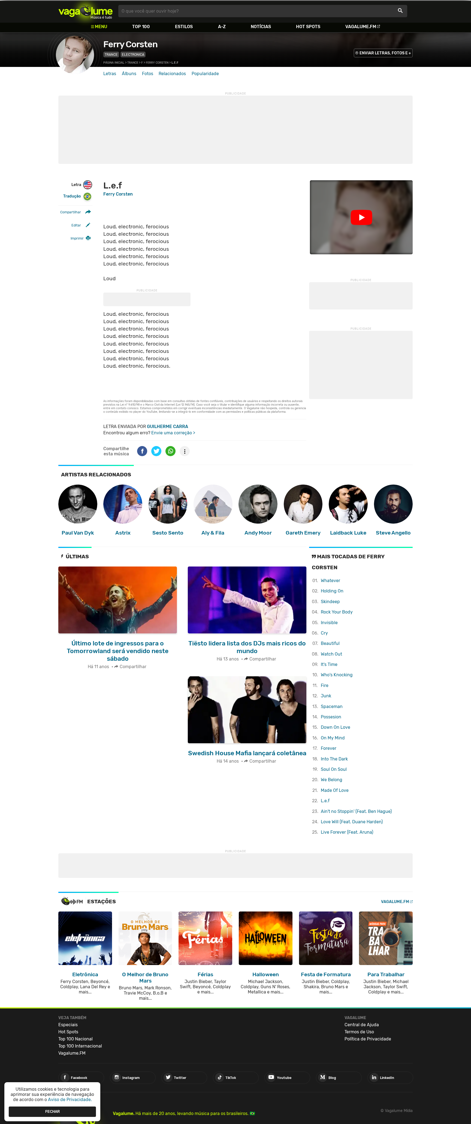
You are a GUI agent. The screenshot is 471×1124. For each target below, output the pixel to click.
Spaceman (332, 706)
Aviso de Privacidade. (70, 1099)
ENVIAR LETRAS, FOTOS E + (385, 53)
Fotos (147, 73)
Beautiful (330, 643)
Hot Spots (308, 26)
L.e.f (325, 800)
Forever (328, 748)
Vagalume (85, 11)
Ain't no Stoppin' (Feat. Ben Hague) (356, 811)
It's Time (329, 664)
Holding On (332, 591)
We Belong (331, 779)
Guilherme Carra (167, 426)
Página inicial (113, 62)
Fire (324, 685)
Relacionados (172, 73)
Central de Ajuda (362, 1024)
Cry (324, 633)
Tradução (72, 196)
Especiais (68, 1024)
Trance (111, 54)
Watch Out (331, 654)
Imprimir (77, 238)
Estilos (184, 26)
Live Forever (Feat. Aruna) (347, 832)
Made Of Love (335, 790)
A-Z (222, 26)
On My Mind (333, 738)
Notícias (261, 26)
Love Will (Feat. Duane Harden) (352, 821)
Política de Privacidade (368, 1039)
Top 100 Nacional (75, 1039)
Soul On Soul (334, 769)
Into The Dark (334, 759)
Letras (109, 73)
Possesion (331, 716)
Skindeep (330, 601)
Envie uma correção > (173, 432)
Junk (326, 695)
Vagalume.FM (360, 26)
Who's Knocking (337, 674)
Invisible (329, 622)
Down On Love (335, 727)
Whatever (330, 580)
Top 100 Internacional (80, 1046)
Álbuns (129, 73)
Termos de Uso (359, 1031)
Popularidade (205, 73)
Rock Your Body (337, 612)
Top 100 (141, 26)
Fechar (52, 1112)
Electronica (133, 54)
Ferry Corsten (130, 44)
